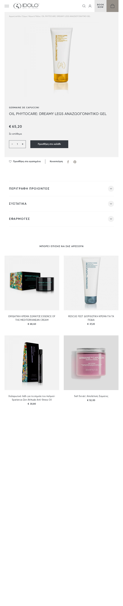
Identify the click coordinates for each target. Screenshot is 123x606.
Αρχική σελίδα (15, 16)
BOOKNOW (100, 6)
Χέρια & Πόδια (34, 16)
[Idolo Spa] (26, 6)
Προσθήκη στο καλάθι (49, 144)
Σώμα (24, 16)
